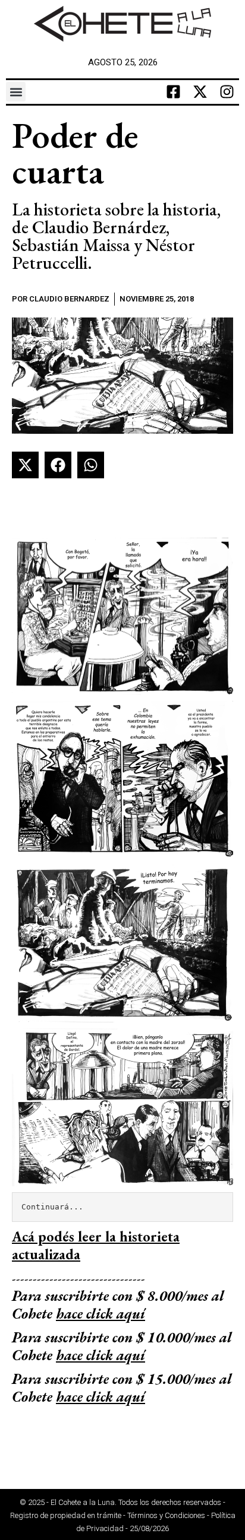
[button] (16, 91)
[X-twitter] (200, 92)
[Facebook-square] (174, 92)
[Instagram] (227, 92)
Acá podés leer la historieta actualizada (96, 1245)
